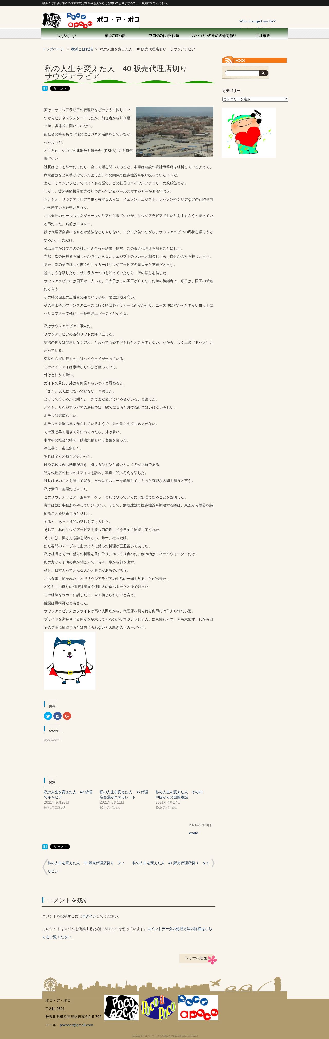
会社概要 (262, 35)
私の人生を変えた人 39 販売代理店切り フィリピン (86, 867)
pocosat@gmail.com (76, 1025)
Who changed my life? (257, 21)
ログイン (89, 916)
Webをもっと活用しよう (164, 35)
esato (193, 833)
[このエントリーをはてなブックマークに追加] (45, 90)
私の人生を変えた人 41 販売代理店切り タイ (170, 863)
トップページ (65, 35)
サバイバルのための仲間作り (213, 35)
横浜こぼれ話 (115, 35)
